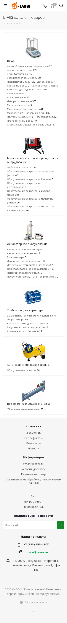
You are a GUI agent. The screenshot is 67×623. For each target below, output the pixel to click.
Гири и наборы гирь (21, 81)
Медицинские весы (19, 105)
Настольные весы (20, 116)
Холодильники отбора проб (24, 331)
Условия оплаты (33, 464)
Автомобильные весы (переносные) (29, 66)
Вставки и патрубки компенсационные (32, 315)
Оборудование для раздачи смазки (30, 206)
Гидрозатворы (17, 319)
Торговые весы (43, 124)
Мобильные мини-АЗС (21, 167)
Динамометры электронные (26, 261)
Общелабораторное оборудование (30, 268)
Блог (34, 496)
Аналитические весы (21, 70)
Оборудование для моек (23, 370)
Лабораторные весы (21, 101)
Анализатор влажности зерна (25, 249)
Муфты (44, 323)
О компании (34, 433)
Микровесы (15, 113)
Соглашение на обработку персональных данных (33, 481)
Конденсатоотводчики (22, 323)
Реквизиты (33, 443)
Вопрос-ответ (33, 501)
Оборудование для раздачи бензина (31, 179)
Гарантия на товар (33, 474)
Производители (33, 506)
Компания (33, 426)
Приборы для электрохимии (24, 272)
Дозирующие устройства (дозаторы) (30, 265)
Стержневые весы (19, 124)
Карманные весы (18, 85)
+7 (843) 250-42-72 (36, 544)
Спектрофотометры (45, 276)
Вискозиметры (16, 257)
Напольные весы (37, 113)
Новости (33, 448)
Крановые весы (18, 97)
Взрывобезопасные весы (24, 77)
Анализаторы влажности (23, 253)
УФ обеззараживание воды (25, 409)
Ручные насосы (17, 210)
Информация (33, 457)
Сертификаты (33, 438)
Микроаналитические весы (25, 109)
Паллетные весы (46, 116)
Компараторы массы (44, 85)
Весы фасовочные (19, 74)
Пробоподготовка (19, 276)
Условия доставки (33, 469)
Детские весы (46, 81)
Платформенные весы (22, 120)
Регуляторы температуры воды (27, 327)
